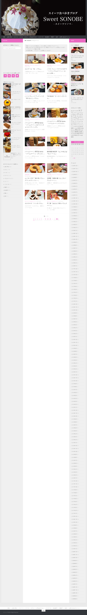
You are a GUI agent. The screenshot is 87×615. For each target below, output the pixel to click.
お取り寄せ (9, 37)
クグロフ (74, 112)
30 (50, 219)
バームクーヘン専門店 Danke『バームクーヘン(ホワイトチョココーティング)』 (34, 125)
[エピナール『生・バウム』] (35, 59)
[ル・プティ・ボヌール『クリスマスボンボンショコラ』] (77, 92)
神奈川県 (79, 133)
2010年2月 (74, 545)
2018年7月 (74, 248)
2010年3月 (74, 542)
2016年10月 (74, 310)
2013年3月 (74, 436)
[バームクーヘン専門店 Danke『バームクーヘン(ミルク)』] (57, 112)
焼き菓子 (47, 37)
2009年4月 (74, 575)
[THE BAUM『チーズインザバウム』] (57, 87)
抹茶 (76, 132)
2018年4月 (74, 257)
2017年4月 (74, 292)
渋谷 (74, 133)
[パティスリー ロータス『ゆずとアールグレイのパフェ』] (77, 50)
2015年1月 (74, 372)
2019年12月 (74, 198)
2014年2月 (74, 404)
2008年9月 (74, 595)
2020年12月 (74, 165)
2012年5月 (74, 466)
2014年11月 (74, 377)
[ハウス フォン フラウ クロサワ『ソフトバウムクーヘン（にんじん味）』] (57, 59)
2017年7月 (74, 283)
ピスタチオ (73, 123)
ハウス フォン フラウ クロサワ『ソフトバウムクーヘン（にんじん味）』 (57, 71)
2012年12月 (74, 445)
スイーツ (16, 37)
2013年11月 (74, 413)
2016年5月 (74, 324)
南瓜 (72, 130)
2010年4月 (74, 539)
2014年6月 (74, 392)
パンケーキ (40, 37)
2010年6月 (74, 534)
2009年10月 (74, 557)
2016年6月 (74, 321)
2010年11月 (74, 519)
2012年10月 (74, 451)
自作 (57, 37)
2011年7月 (74, 495)
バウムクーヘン (32, 37)
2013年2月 (74, 439)
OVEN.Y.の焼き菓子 (75, 71)
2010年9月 (74, 525)
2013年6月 (74, 428)
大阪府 (82, 130)
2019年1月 (74, 230)
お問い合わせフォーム (65, 37)
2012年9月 (74, 454)
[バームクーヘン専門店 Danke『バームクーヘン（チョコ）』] (35, 141)
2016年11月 (74, 307)
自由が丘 (76, 135)
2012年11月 (74, 448)
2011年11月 (74, 484)
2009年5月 (74, 572)
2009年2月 (74, 581)
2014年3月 (74, 401)
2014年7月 (74, 389)
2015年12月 (74, 339)
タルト (74, 114)
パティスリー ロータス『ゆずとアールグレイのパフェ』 (77, 57)
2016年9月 (74, 313)
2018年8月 (74, 245)
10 (45, 219)
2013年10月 (74, 416)
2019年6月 (74, 215)
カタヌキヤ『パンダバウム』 (34, 203)
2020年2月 (74, 192)
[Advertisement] (12, 61)
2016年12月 (74, 304)
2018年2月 (74, 262)
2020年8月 (74, 177)
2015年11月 (74, 342)
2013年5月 (74, 430)
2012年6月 (74, 463)
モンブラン (74, 124)
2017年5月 (74, 289)
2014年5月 (74, 395)
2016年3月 (74, 330)
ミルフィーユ (80, 123)
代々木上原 (75, 128)
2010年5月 (74, 537)
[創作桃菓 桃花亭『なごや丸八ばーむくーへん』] (57, 141)
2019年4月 (74, 221)
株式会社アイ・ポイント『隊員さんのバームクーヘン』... (16, 155)
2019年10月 (74, 204)
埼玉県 (79, 130)
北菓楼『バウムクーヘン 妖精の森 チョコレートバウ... (16, 116)
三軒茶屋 (75, 126)
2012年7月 (74, 460)
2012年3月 (74, 472)
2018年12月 (74, 233)
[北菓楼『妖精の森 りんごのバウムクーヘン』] (57, 168)
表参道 (81, 135)
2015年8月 (74, 351)
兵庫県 (79, 128)
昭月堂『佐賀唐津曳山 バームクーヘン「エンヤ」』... (16, 109)
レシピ (79, 124)
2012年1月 (74, 478)
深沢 (72, 133)
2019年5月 (74, 218)
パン (5, 181)
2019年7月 (74, 212)
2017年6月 (74, 286)
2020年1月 (74, 195)
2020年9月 (74, 174)
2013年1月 (74, 442)
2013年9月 (74, 419)
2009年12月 (74, 551)
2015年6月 (74, 357)
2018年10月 (74, 239)
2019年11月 (74, 201)
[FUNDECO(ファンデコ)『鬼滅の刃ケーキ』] (77, 78)
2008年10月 (74, 593)
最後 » (57, 219)
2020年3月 (74, 189)
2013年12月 (74, 410)
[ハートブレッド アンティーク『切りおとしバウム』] (35, 87)
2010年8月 (74, 528)
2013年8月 (74, 422)
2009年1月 (74, 584)
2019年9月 (74, 206)
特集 (4, 37)
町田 (76, 133)
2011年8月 (74, 492)
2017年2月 (74, 298)
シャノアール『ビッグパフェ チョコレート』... (16, 139)
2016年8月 (74, 316)
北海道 (82, 128)
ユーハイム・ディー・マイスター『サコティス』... (16, 147)
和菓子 (52, 37)
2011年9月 (74, 489)
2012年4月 (74, 469)
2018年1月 (74, 265)
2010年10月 (74, 522)
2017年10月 (74, 274)
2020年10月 (74, 171)
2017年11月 (74, 271)
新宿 (79, 131)
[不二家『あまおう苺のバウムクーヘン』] (57, 195)
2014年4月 (74, 398)
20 (47, 219)
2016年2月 (74, 333)
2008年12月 (74, 587)
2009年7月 (74, 566)
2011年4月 (74, 504)
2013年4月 (74, 433)
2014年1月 (74, 407)
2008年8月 (74, 598)
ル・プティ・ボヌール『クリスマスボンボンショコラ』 (77, 99)
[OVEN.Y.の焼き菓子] (77, 66)
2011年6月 (74, 498)
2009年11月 (74, 554)
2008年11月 (74, 590)
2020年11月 (74, 168)
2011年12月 (74, 481)
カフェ (26, 37)
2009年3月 (74, 578)
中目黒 (78, 126)
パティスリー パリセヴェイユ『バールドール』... (16, 124)
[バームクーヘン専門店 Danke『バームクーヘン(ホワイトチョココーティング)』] (35, 112)
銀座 (72, 137)
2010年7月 (74, 531)
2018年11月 (74, 236)
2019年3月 (74, 224)
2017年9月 (74, 277)
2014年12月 (74, 374)
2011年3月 (74, 507)
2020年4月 (74, 186)
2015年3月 (74, 366)
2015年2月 (74, 369)
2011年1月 (74, 513)
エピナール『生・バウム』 (33, 69)
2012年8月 (74, 457)
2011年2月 (74, 510)
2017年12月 (74, 268)
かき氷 (76, 110)
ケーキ (21, 37)
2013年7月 (74, 425)
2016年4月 (74, 327)
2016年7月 (74, 318)
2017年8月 (74, 280)
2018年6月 (74, 251)
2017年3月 (74, 295)
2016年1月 (74, 336)
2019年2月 (74, 227)
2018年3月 (74, 260)
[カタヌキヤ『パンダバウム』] (35, 195)
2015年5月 (74, 360)
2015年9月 (74, 348)
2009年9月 (74, 560)
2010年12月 (74, 516)
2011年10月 (74, 486)
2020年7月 (74, 180)
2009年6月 (74, 569)
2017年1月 (74, 301)
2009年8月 (74, 563)
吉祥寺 (74, 130)
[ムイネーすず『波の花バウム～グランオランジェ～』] (35, 168)
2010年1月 (74, 548)
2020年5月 (74, 183)
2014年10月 (74, 380)
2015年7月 (74, 354)
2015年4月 (74, 363)
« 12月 (73, 158)
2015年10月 (74, 345)
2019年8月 (74, 209)
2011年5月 (74, 501)
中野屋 (80, 126)
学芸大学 (73, 131)
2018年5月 (74, 254)
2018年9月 (74, 242)
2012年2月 (74, 475)
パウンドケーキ (77, 120)
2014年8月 (74, 386)
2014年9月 (74, 383)
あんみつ (73, 110)
